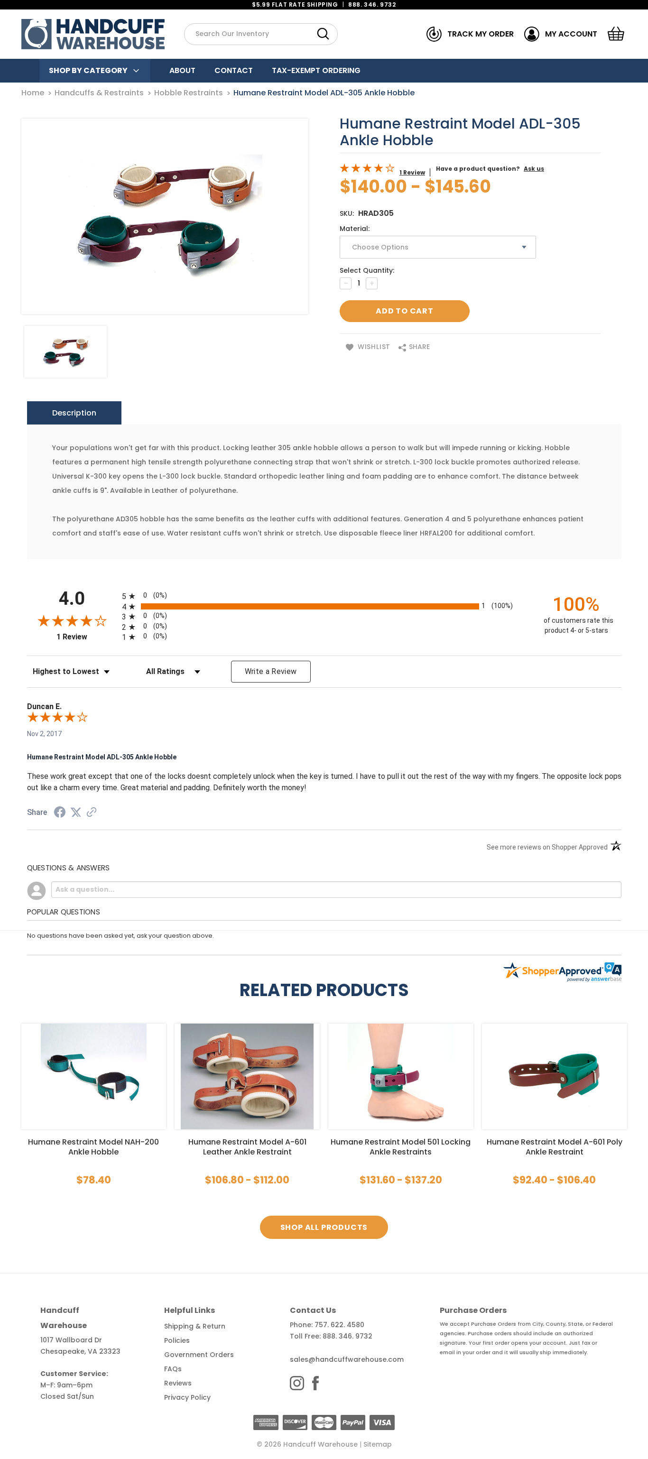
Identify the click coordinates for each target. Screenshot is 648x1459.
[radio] (324, 596)
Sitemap (377, 1444)
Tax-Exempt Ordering (316, 70)
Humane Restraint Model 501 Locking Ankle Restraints (401, 1147)
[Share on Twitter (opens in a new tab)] (76, 812)
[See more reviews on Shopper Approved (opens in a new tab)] (91, 813)
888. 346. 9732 (372, 4)
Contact (233, 70)
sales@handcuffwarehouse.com (347, 1359)
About (182, 70)
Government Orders (199, 1354)
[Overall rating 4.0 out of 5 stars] (367, 170)
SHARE (418, 346)
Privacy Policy (187, 1397)
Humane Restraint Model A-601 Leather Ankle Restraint (247, 1147)
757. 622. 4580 (339, 1325)
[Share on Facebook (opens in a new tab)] (59, 813)
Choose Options (93, 1076)
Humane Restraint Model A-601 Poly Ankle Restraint (554, 1147)
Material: (355, 228)
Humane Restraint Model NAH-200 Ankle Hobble (93, 1147)
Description (74, 412)
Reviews (178, 1383)
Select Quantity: (367, 270)
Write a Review (271, 671)
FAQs (173, 1369)
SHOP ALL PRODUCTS (324, 1227)
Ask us (534, 169)
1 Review (412, 172)
